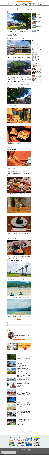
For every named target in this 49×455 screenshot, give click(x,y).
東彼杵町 (33, 58)
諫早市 (33, 57)
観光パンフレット (21, 450)
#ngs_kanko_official (27, 432)
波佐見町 (38, 57)
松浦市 (35, 57)
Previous (9, 67)
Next (29, 67)
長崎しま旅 (27, 3)
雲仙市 (38, 53)
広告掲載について (29, 449)
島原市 (36, 53)
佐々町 (38, 58)
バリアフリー (32, 5)
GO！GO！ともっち (34, 49)
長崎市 (33, 52)
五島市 (18, 34)
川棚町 (36, 58)
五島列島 (36, 54)
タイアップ (13, 34)
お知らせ (33, 48)
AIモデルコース (28, 5)
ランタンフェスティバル (34, 46)
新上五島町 (33, 55)
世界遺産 (25, 5)
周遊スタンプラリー (17, 5)
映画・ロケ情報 (33, 47)
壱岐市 (39, 55)
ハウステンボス (36, 48)
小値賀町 (36, 55)
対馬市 (33, 56)
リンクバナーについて (30, 450)
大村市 (38, 56)
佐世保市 (36, 52)
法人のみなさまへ (24, 3)
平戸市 (38, 52)
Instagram (20, 339)
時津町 (35, 59)
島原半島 (33, 53)
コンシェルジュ (25, 450)
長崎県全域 (33, 60)
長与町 (33, 59)
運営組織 (24, 449)
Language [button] (30, 3)
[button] (19, 325)
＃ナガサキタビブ (9, 34)
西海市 (35, 56)
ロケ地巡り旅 (21, 5)
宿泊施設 (15, 34)
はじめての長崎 (13, 5)
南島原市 (33, 54)
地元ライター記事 (35, 5)
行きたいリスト (39, 3)
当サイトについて (21, 449)
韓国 (36, 60)
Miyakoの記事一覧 (15, 339)
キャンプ (39, 46)
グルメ (33, 45)
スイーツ (36, 45)
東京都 (38, 59)
